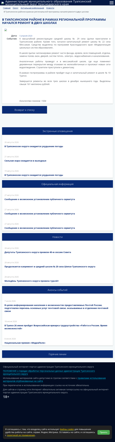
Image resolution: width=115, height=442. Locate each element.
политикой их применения (21, 435)
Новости (57, 237)
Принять (103, 432)
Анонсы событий (57, 290)
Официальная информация (57, 184)
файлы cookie (67, 429)
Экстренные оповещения (58, 131)
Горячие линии (57, 354)
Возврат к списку (25, 110)
